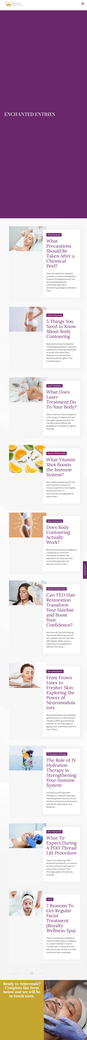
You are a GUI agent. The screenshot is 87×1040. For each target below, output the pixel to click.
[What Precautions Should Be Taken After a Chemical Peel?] (27, 250)
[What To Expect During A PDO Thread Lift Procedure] (27, 847)
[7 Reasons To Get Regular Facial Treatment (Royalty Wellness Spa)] (27, 915)
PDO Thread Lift (54, 832)
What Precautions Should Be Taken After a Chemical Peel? (60, 253)
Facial (49, 899)
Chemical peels (53, 235)
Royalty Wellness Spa (56, 453)
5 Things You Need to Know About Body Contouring (61, 328)
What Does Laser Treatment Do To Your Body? (61, 399)
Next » (41, 973)
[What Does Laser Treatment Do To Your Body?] (27, 401)
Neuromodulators (55, 671)
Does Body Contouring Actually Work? (58, 534)
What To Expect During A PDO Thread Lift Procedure (61, 845)
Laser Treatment (54, 386)
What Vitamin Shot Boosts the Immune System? (60, 467)
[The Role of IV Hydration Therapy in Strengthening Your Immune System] (27, 770)
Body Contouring (54, 315)
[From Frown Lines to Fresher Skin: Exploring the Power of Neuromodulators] (27, 687)
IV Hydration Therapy (56, 754)
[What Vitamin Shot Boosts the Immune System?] (27, 472)
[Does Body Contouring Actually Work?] (27, 537)
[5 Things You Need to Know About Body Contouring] (27, 331)
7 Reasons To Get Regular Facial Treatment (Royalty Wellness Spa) (60, 918)
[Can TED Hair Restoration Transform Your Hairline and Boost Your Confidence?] (27, 604)
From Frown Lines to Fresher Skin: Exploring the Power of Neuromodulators (60, 692)
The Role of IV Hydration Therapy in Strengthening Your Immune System (61, 772)
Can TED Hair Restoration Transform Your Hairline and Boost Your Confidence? (60, 610)
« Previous (14, 973)
